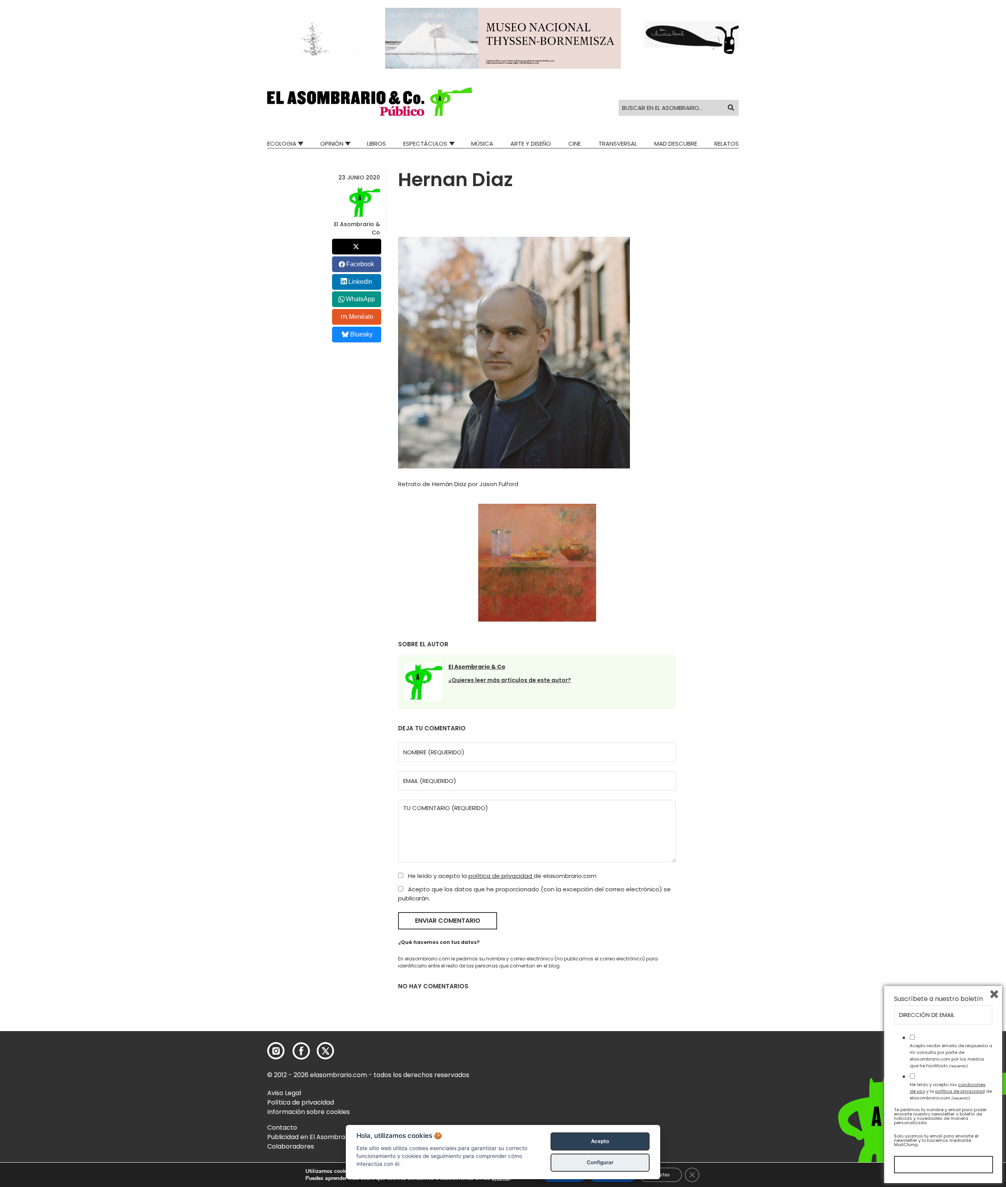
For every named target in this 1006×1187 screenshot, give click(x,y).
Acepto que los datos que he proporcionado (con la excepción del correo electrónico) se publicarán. (534, 893)
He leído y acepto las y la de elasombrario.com (951, 1091)
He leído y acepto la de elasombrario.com (501, 876)
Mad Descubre (675, 143)
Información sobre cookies (308, 1111)
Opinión (331, 143)
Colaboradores (290, 1146)
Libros (376, 143)
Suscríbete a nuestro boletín (938, 999)
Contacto (282, 1127)
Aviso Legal (284, 1092)
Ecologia (281, 143)
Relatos (726, 143)
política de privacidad (501, 876)
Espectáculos (425, 143)
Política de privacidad (300, 1102)
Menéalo (361, 316)
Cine (574, 143)
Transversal (617, 143)
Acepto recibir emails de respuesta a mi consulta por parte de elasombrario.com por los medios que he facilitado (951, 1055)
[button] (369, 102)
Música (482, 143)
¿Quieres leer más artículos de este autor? (509, 680)
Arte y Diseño (530, 143)
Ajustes (660, 1174)
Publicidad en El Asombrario (310, 1136)
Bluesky (361, 334)
